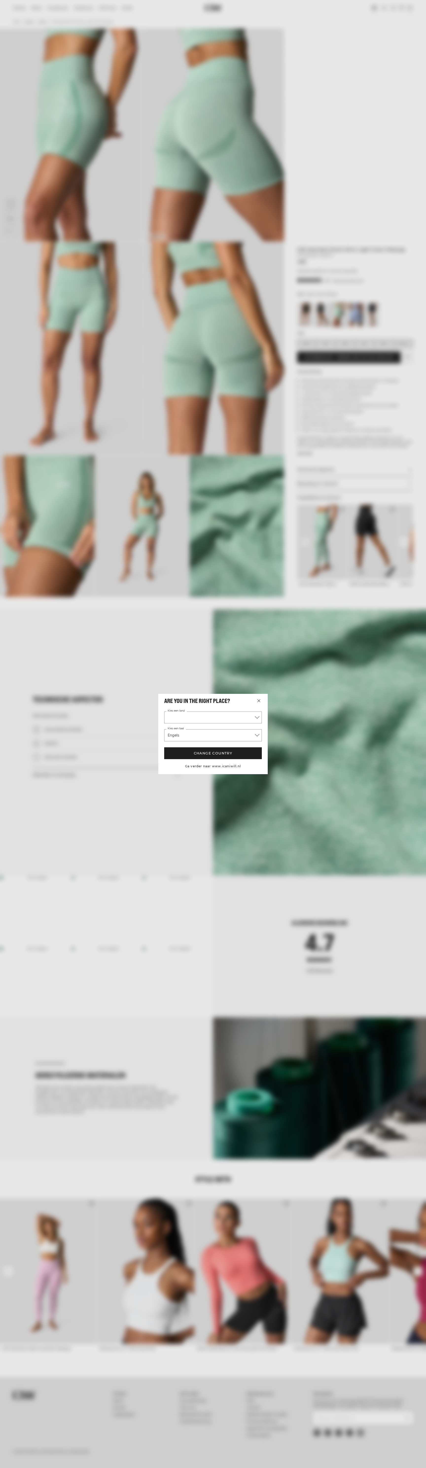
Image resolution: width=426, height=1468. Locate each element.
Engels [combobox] (173, 735)
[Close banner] (408, 1420)
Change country (213, 753)
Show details (266, 1458)
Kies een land (176, 710)
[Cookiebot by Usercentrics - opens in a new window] (41, 1458)
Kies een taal (176, 728)
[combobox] (213, 717)
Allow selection (362, 1439)
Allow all (362, 1425)
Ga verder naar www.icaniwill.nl (213, 766)
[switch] (151, 1458)
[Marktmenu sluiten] (259, 701)
